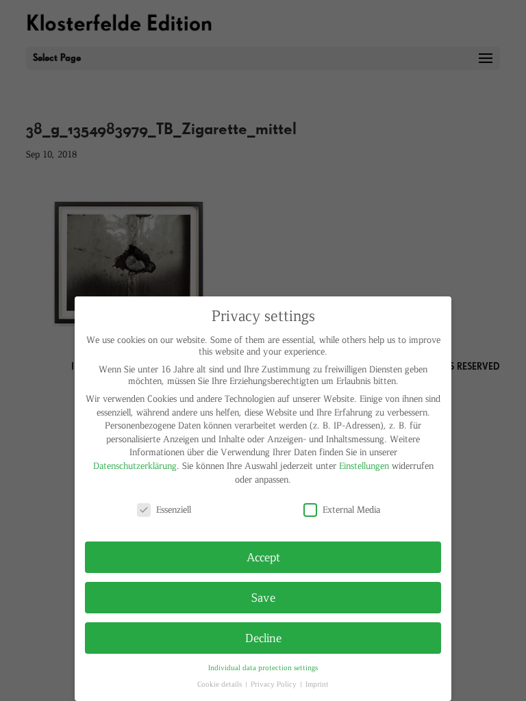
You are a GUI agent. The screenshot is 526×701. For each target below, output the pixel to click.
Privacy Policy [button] (275, 683)
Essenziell (173, 509)
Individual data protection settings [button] (263, 667)
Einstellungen (364, 465)
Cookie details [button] (220, 683)
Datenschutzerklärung (135, 465)
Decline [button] (263, 637)
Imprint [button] (317, 683)
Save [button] (263, 596)
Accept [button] (263, 556)
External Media (351, 509)
